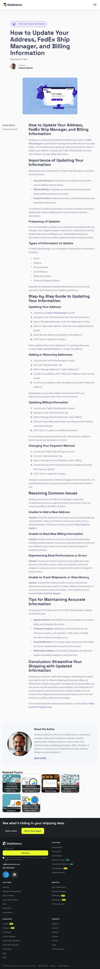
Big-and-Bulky (8, 895)
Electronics (7, 908)
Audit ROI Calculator (11, 945)
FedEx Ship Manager (57, 313)
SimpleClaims (57, 847)
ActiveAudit (56, 851)
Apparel (6, 887)
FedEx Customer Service (48, 349)
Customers (7, 932)
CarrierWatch (57, 856)
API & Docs (7, 949)
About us (55, 924)
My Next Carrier (60, 860)
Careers (55, 928)
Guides (7, 924)
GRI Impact (58, 900)
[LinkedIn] (14, 874)
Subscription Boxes (10, 900)
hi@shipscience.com (11, 864)
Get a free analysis (32, 831)
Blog (4, 953)
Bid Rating (58, 895)
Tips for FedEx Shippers (31, 24)
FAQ (4, 957)
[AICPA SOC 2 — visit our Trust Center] (6, 874)
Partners (55, 932)
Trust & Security (58, 949)
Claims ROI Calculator (11, 940)
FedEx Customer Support (48, 593)
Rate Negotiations (59, 887)
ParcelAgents (59, 868)
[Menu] (95, 5)
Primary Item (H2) (10, 129)
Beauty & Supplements (12, 891)
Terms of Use (43, 966)
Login (54, 945)
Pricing (54, 940)
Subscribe (25, 853)
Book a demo (11, 831)
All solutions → (8, 912)
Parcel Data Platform (62, 864)
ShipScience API (58, 872)
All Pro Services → (59, 904)
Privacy (52, 966)
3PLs (5, 904)
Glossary (8, 928)
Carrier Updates (9, 936)
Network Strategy (59, 891)
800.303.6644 (9, 868)
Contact (55, 936)
